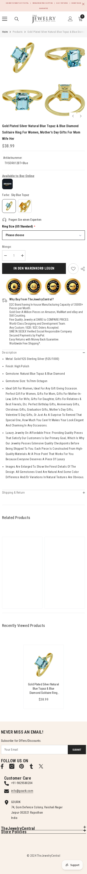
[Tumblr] (31, 766)
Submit (77, 749)
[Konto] (70, 18)
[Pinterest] (21, 766)
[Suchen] (16, 19)
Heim (5, 31)
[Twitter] (41, 766)
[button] (73, 116)
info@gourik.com (22, 790)
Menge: (7, 246)
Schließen (83, 4)
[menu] (4, 18)
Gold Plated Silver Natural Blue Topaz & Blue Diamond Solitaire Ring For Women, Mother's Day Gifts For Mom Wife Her (43, 689)
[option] (22, 78)
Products (18, 31)
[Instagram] (12, 766)
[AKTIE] (82, 269)
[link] (73, 268)
